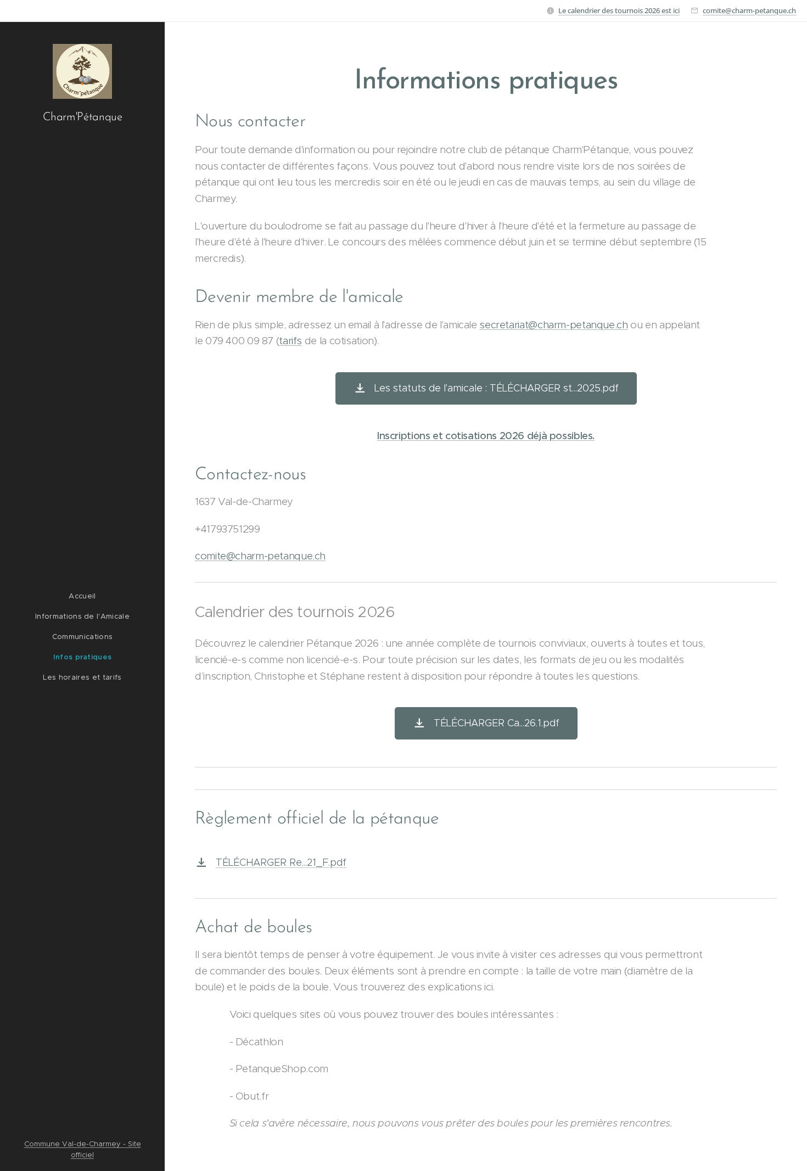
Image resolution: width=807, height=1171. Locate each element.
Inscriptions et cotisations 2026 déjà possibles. (486, 435)
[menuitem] (82, 596)
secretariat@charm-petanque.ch (553, 324)
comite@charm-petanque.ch (749, 10)
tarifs (290, 340)
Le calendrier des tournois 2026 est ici (619, 10)
